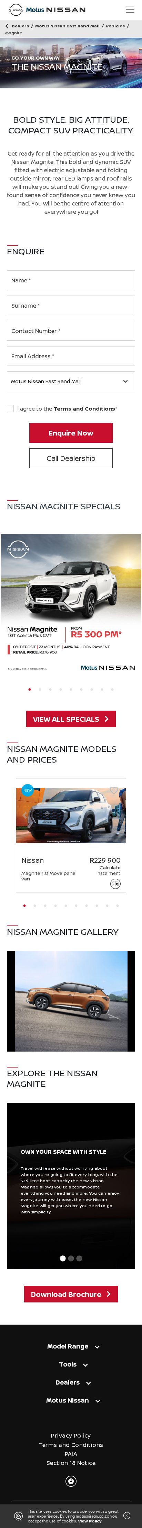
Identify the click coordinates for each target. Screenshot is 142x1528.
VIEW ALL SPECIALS (66, 719)
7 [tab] (91, 689)
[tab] (71, 1346)
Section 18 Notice (71, 1463)
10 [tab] (117, 906)
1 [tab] (29, 689)
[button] (24, 815)
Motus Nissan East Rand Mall (46, 381)
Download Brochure (66, 1294)
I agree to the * (67, 408)
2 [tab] (40, 689)
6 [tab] (81, 689)
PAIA (71, 1454)
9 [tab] (112, 689)
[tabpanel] (71, 604)
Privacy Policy (71, 1436)
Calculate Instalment (109, 870)
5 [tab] (71, 689)
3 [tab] (50, 689)
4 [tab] (60, 689)
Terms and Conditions (84, 408)
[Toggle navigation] (130, 10)
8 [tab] (102, 689)
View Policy (90, 1520)
